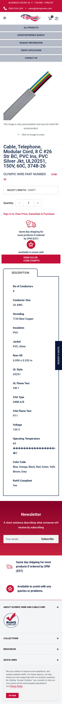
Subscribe (47, 539)
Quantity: (8, 203)
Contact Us (31, 58)
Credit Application (31, 50)
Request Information (31, 43)
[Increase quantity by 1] (37, 203)
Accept (12, 695)
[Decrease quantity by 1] (19, 203)
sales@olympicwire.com (40, 8)
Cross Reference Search (31, 35)
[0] (49, 18)
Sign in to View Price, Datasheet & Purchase (28, 213)
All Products (31, 27)
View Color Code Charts (31, 259)
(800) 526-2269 (16, 8)
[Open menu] (4, 18)
